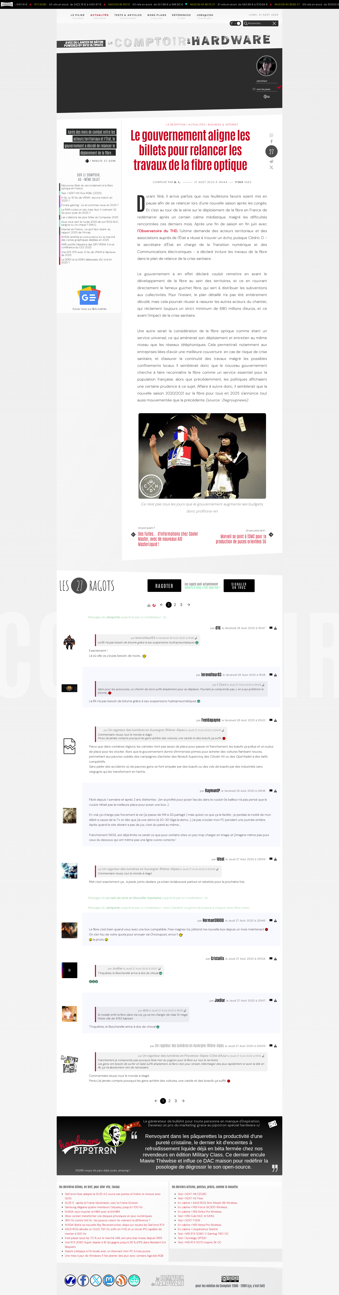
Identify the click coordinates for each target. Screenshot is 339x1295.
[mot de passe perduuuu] (267, 98)
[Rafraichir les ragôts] (154, 605)
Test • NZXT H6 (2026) (192, 1194)
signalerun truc (239, 585)
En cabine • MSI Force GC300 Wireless (202, 1207)
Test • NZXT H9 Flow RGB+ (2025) (81, 193)
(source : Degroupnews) (227, 400)
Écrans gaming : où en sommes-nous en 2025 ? (90, 205)
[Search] (246, 24)
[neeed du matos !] (134, 1280)
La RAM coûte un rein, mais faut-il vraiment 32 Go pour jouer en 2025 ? (88, 211)
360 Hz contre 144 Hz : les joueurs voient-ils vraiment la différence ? (107, 1220)
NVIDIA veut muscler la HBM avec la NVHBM (92, 1211)
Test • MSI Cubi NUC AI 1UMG (196, 1216)
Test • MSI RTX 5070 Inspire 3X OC (199, 1242)
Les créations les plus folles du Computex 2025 (89, 217)
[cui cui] (96, 1280)
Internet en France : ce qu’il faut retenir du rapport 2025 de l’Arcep (85, 231)
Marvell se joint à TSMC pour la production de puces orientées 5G (241, 538)
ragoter (164, 585)
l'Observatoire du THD (157, 230)
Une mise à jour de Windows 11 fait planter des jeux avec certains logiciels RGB (114, 1255)
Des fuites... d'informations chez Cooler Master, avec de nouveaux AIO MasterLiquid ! (168, 539)
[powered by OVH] (70, 1280)
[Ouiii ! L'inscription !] (266, 65)
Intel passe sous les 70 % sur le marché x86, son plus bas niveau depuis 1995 (113, 1238)
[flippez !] (109, 1280)
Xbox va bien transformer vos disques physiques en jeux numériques (108, 1216)
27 (271, 151)
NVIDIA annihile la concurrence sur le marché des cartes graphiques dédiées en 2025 (88, 238)
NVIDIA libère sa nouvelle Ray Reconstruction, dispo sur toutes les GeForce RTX (114, 1225)
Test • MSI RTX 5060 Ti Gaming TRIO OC (203, 1233)
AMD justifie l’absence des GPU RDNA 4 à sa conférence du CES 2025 (87, 246)
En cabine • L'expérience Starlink (198, 1229)
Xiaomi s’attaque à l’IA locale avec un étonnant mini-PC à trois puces (107, 1251)
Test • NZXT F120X (189, 1220)
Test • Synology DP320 (192, 1238)
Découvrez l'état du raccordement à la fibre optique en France (87, 187)
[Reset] (274, 24)
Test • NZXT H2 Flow (190, 1198)
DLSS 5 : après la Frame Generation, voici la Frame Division (101, 1203)
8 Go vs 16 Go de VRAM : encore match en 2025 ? (86, 199)
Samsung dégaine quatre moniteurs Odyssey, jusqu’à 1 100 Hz (103, 1207)
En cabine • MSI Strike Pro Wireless (199, 1211)
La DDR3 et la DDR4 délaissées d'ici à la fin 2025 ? (86, 261)
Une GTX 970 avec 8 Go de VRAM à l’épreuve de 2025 (88, 253)
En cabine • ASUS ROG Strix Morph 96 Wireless (207, 1203)
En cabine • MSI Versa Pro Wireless (199, 1225)
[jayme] (83, 1280)
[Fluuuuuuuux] (121, 1280)
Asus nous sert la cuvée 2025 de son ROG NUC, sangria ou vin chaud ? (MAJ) (90, 223)
